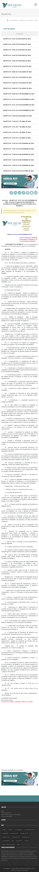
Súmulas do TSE (16, 837)
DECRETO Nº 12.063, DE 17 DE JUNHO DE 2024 (17, 88)
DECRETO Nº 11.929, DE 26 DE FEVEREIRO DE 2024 (18, 160)
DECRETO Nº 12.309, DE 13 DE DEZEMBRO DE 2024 (18, 94)
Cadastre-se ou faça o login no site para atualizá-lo (19, 211)
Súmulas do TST (24, 833)
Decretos (30, 20)
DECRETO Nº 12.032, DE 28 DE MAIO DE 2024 (17, 44)
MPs (13, 840)
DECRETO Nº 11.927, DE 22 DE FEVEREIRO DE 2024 (18, 149)
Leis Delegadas (18, 829)
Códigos (4, 829)
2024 (36, 20)
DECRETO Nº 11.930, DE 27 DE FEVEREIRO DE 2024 (18, 165)
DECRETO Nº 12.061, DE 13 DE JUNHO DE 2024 (17, 77)
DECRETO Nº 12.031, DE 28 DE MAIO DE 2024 (17, 39)
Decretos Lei (19, 840)
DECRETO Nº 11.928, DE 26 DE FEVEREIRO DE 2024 (18, 154)
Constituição (5, 833)
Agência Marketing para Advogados (11, 814)
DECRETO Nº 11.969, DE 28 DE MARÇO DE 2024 (17, 116)
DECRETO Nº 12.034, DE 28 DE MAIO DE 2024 (17, 55)
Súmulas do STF (14, 833)
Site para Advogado (6, 816)
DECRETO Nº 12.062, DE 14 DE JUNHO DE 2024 (17, 83)
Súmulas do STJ (6, 837)
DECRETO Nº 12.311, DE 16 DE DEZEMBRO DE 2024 (18, 105)
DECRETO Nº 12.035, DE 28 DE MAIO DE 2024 (17, 61)
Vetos (18, 844)
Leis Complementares (29, 829)
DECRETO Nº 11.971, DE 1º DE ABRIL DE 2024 (17, 127)
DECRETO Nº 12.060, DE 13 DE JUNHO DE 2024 (17, 72)
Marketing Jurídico (6, 813)
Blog (2, 811)
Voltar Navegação (9, 29)
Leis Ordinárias (6, 840)
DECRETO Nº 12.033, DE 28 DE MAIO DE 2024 (17, 50)
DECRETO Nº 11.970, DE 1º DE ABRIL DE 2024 (17, 121)
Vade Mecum (22, 20)
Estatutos (10, 829)
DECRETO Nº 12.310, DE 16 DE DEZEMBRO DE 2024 (18, 99)
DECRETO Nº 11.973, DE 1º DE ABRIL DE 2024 (17, 138)
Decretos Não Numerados (8, 844)
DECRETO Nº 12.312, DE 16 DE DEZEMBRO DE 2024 (18, 110)
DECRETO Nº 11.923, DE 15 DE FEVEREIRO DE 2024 (18, 143)
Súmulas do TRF (25, 837)
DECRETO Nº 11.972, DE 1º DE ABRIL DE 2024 (17, 132)
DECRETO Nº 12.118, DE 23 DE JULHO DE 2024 (17, 66)
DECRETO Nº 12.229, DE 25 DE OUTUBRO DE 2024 (18, 171)
